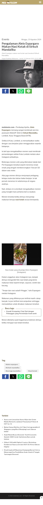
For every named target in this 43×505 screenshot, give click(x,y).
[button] (5, 91)
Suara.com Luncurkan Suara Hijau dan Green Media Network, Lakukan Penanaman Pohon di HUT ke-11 (21, 422)
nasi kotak (19, 200)
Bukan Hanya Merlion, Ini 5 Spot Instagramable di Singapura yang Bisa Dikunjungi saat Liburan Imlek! (22, 429)
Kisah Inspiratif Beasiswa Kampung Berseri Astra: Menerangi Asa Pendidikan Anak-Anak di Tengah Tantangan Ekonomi (22, 452)
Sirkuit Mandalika (30, 133)
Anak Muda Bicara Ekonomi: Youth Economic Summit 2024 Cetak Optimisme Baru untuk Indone (20, 437)
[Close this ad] (41, 497)
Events (5, 39)
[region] (21, 20)
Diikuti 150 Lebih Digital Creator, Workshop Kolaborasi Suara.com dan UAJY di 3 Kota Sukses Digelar (22, 444)
